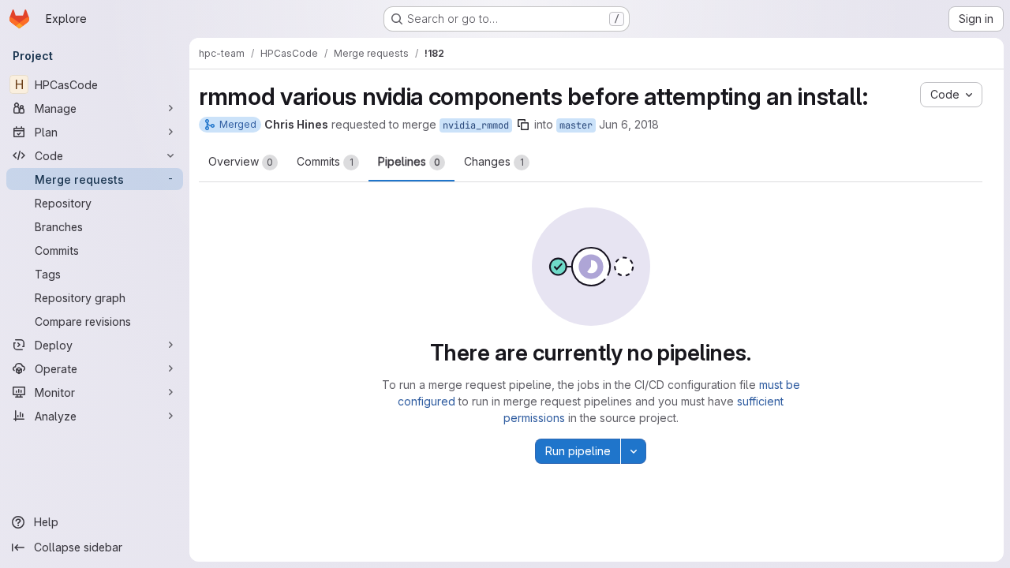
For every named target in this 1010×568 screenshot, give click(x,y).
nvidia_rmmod (476, 125)
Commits (325, 161)
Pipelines (409, 161)
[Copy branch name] (523, 124)
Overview (240, 161)
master (576, 125)
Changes (494, 161)
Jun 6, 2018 (629, 124)
